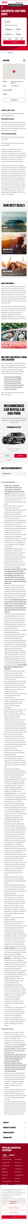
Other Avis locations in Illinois (13, 387)
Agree (14, 1217)
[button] (14, 71)
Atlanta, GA (5, 1172)
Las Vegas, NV (18, 1169)
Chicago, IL (18, 1178)
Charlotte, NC (18, 1172)
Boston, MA (5, 1184)
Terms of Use (12, 1203)
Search (15, 42)
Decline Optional (14, 1212)
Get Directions (14, 100)
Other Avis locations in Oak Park (14, 385)
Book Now (20, 455)
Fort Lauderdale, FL (7, 1181)
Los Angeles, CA (19, 1175)
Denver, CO (5, 1175)
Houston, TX (18, 1162)
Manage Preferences (14, 1207)
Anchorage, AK (6, 1165)
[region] (14, 1202)
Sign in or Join (19, 2)
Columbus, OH (5, 1162)
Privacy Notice (13, 1201)
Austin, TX (4, 1178)
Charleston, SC (19, 1165)
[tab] (5, 1155)
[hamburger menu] (25, 2)
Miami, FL (17, 1181)
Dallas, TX (4, 1169)
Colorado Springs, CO (20, 1184)
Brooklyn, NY (18, 1159)
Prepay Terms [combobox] (6, 473)
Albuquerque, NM (6, 1159)
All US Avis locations (10, 389)
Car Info (7, 455)
